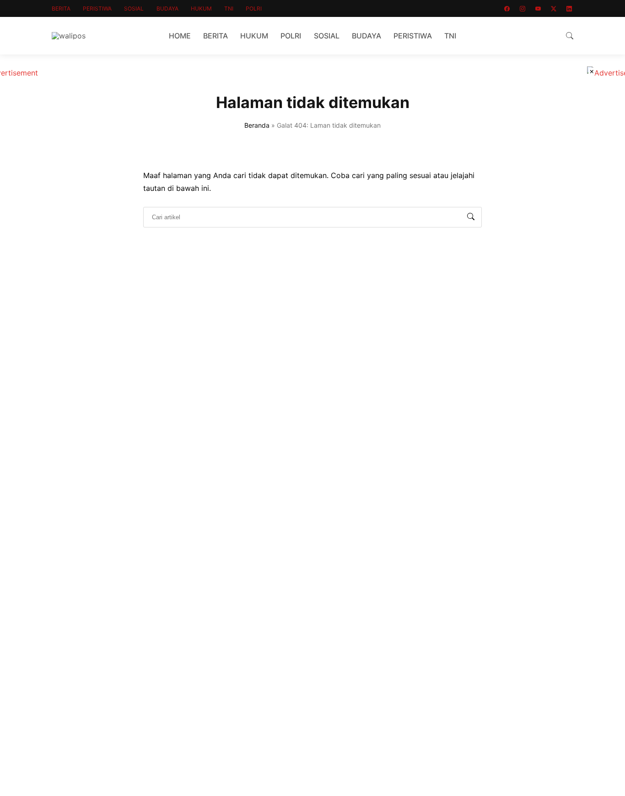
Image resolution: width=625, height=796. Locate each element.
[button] (569, 35)
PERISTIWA (97, 8)
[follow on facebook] (507, 9)
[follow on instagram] (522, 9)
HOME (180, 35)
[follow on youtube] (538, 9)
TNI (228, 8)
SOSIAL (134, 8)
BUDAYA (167, 8)
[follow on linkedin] (569, 9)
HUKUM (201, 8)
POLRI (254, 8)
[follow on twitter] (554, 9)
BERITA (61, 8)
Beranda (256, 125)
